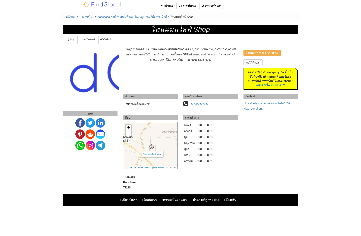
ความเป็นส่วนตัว (175, 199)
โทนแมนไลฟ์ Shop (152, 154)
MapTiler (144, 167)
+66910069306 (198, 104)
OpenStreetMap (158, 167)
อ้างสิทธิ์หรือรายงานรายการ (262, 52)
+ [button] (128, 127)
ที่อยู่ (71, 39)
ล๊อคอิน (231, 199)
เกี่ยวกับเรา (130, 199)
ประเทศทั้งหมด (212, 5)
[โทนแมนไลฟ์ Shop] (151, 146)
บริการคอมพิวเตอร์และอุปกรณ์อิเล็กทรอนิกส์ (140, 16)
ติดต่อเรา (150, 199)
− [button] (128, 133)
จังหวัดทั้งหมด (188, 5)
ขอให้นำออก (253, 62)
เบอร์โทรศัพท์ (88, 39)
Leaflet (133, 167)
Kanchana (103, 16)
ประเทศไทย (87, 16)
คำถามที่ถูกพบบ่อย (206, 199)
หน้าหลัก (168, 5)
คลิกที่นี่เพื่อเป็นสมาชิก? (270, 85)
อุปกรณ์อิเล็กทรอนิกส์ (138, 103)
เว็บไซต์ (107, 39)
